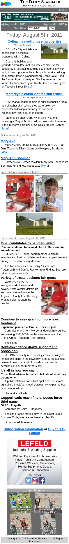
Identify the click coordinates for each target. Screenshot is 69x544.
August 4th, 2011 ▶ (55, 24)
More (28, 86)
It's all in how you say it (19, 370)
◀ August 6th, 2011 (13, 24)
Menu (63, 9)
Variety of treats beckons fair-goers (28, 278)
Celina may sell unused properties (34, 41)
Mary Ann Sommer (15, 158)
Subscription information (23, 429)
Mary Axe (8, 141)
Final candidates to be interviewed (28, 243)
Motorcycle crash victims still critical (34, 94)
